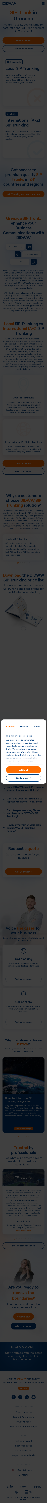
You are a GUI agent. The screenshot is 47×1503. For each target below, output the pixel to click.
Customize (22, 777)
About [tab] (36, 726)
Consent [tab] (10, 726)
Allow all (23, 769)
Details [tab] (24, 726)
